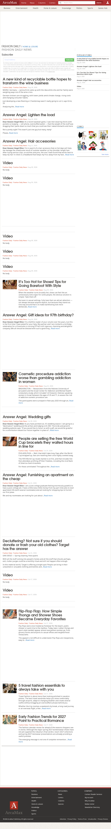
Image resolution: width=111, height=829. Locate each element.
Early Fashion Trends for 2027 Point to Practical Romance (42, 718)
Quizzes (61, 804)
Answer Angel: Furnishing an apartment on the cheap (38, 476)
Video (8, 162)
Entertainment (21, 8)
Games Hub (102, 8)
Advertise (63, 819)
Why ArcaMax (89, 801)
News (60, 794)
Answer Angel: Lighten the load (29, 114)
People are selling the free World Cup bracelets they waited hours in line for (46, 442)
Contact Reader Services (93, 794)
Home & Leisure (50, 8)
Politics (79, 8)
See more (105, 154)
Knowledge (66, 8)
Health (35, 8)
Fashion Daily (7, 87)
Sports (90, 8)
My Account (89, 797)
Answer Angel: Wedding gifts (27, 416)
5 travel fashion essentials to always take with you (42, 687)
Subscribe (69, 60)
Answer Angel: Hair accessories (29, 141)
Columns (61, 801)
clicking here (51, 71)
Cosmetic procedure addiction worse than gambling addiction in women (45, 377)
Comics (60, 797)
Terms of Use (82, 819)
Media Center (89, 804)
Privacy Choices (103, 819)
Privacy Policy (72, 819)
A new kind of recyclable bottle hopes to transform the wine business (37, 80)
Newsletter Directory (92, 807)
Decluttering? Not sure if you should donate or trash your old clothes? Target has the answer (36, 544)
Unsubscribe (92, 819)
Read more (19, 106)
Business (7, 8)
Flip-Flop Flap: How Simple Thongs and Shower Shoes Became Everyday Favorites (42, 614)
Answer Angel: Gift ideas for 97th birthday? (38, 314)
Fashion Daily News (20, 87)
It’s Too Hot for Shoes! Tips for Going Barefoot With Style (42, 283)
